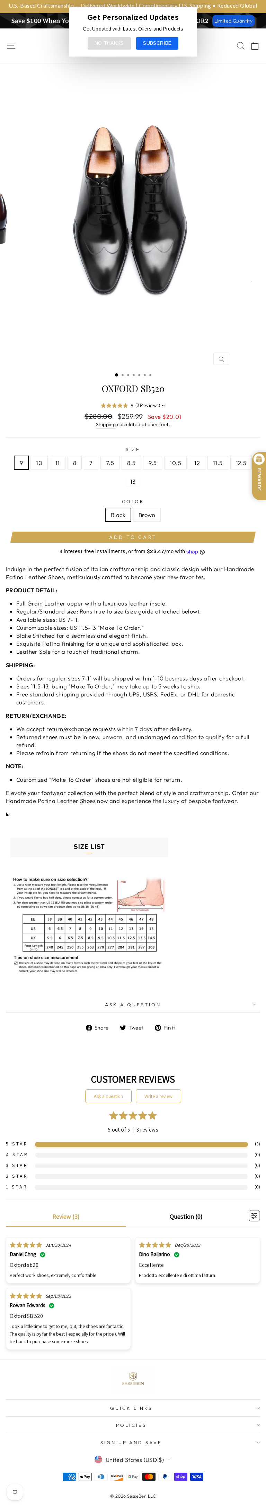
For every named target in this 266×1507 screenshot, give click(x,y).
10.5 (175, 462)
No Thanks (109, 43)
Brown (147, 514)
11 (57, 462)
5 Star (17, 1143)
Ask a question (133, 1004)
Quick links (131, 1408)
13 (133, 481)
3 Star (17, 1165)
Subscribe (157, 43)
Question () (186, 1216)
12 (197, 462)
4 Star (17, 1154)
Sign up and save (131, 1442)
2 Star (17, 1176)
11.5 (218, 462)
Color (133, 501)
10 (39, 462)
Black (118, 514)
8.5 (131, 462)
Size (133, 449)
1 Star (17, 1186)
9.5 (153, 462)
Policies (131, 1425)
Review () (66, 1216)
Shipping (106, 424)
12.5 (241, 462)
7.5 (110, 462)
